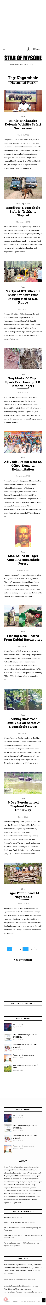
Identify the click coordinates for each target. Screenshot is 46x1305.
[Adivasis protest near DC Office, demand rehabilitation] (23, 452)
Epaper (38, 49)
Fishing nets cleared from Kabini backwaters (23, 638)
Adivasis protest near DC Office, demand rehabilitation (23, 465)
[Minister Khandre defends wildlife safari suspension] (23, 111)
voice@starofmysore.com (32, 1292)
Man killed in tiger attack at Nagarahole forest (23, 560)
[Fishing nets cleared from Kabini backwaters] (23, 626)
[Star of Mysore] (23, 58)
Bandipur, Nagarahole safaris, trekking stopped (23, 211)
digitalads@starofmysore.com (26, 1286)
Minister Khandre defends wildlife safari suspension (23, 124)
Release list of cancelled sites (23, 1055)
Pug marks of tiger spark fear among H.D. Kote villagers (23, 382)
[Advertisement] (23, 23)
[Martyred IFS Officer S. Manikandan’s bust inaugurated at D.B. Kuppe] (23, 281)
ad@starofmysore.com (22, 1289)
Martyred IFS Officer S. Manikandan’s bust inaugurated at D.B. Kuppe (23, 296)
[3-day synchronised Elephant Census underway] (23, 793)
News (23, 116)
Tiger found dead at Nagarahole (23, 895)
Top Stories (25, 203)
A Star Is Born (17, 1217)
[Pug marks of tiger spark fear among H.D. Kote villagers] (23, 369)
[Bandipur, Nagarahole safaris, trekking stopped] (23, 198)
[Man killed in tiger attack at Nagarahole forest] (23, 546)
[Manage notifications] (6, 1299)
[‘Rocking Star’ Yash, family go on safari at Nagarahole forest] (23, 709)
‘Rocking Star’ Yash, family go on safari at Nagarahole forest (23, 723)
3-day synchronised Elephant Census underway (23, 806)
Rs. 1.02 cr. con (18, 1024)
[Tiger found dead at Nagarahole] (23, 883)
